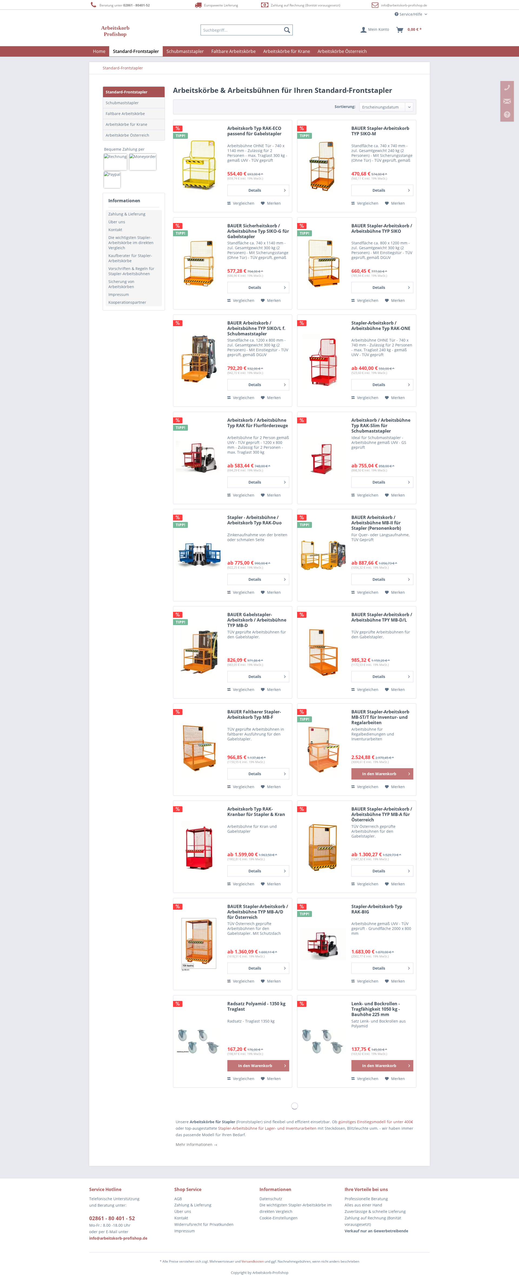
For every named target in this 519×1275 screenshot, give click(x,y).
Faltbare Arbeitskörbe (125, 113)
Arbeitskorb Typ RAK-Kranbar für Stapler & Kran (256, 811)
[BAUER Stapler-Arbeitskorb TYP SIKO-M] (323, 166)
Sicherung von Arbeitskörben (121, 284)
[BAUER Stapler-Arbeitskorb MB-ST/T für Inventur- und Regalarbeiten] (323, 749)
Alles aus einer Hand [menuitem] (363, 1204)
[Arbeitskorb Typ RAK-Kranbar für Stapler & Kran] (199, 846)
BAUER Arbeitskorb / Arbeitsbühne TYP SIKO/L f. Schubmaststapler (256, 328)
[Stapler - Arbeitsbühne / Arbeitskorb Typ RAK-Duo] (199, 555)
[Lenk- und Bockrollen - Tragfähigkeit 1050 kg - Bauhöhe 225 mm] (323, 1041)
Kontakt (115, 229)
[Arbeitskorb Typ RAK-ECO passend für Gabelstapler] (199, 166)
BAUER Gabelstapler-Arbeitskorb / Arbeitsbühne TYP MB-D (256, 620)
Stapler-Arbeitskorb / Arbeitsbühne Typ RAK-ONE (380, 325)
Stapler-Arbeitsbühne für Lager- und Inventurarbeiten (267, 1128)
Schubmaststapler (122, 102)
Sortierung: (345, 106)
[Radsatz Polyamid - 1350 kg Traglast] (199, 1041)
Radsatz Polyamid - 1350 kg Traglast (256, 1006)
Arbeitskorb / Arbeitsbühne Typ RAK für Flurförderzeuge (257, 423)
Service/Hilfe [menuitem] (410, 14)
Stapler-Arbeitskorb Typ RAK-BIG (376, 909)
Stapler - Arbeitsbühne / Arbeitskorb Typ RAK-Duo (254, 520)
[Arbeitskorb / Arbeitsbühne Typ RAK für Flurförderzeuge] (199, 457)
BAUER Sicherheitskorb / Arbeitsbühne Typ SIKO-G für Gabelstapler (258, 231)
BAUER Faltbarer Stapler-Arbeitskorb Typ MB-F (254, 714)
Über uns (116, 221)
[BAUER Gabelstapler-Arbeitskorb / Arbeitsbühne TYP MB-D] (199, 652)
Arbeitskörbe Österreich (127, 135)
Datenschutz (271, 1198)
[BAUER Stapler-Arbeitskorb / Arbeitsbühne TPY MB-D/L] (323, 652)
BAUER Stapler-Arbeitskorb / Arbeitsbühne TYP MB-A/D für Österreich (257, 912)
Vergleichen (243, 203)
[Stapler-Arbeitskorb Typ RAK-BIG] (323, 944)
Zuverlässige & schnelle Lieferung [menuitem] (375, 1211)
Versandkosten (252, 1261)
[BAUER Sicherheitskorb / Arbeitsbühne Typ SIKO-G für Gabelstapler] (199, 263)
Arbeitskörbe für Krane (126, 124)
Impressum (118, 294)
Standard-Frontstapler (126, 92)
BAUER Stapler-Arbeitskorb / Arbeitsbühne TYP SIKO (381, 228)
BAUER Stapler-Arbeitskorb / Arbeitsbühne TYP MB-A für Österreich (381, 814)
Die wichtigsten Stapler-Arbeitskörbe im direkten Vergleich (131, 242)
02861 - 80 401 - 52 (112, 1218)
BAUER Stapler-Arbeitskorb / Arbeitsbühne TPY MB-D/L (381, 617)
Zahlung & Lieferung (126, 214)
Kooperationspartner (127, 302)
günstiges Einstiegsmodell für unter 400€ (375, 1121)
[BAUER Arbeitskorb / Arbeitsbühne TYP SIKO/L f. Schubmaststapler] (199, 360)
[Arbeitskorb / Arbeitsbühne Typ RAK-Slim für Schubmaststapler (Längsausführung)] (323, 457)
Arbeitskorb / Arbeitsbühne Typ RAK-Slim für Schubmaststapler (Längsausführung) (380, 425)
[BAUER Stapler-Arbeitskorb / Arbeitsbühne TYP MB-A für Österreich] (323, 846)
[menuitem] (247, 30)
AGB (178, 1198)
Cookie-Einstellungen (279, 1217)
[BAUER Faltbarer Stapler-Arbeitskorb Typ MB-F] (199, 749)
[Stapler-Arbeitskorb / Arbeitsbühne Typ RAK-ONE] (323, 360)
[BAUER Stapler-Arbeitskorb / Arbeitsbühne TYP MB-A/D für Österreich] (199, 944)
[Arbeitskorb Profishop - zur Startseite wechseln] (115, 31)
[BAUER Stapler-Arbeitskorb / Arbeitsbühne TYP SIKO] (323, 263)
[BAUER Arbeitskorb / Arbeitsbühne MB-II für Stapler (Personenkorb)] (323, 555)
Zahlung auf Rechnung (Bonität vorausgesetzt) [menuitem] (373, 1221)
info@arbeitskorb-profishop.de (404, 5)
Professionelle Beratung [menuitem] (366, 1198)
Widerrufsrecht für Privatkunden (204, 1224)
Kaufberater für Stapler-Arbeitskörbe (130, 258)
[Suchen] (287, 30)
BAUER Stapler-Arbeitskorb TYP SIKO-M (380, 131)
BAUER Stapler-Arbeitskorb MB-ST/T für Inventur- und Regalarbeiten (380, 717)
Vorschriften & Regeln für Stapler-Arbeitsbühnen (131, 271)
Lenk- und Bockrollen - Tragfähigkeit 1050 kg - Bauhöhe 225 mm (375, 1009)
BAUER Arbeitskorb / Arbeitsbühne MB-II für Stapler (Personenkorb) (376, 523)
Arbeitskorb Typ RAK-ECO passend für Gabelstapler (254, 131)
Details (254, 190)
